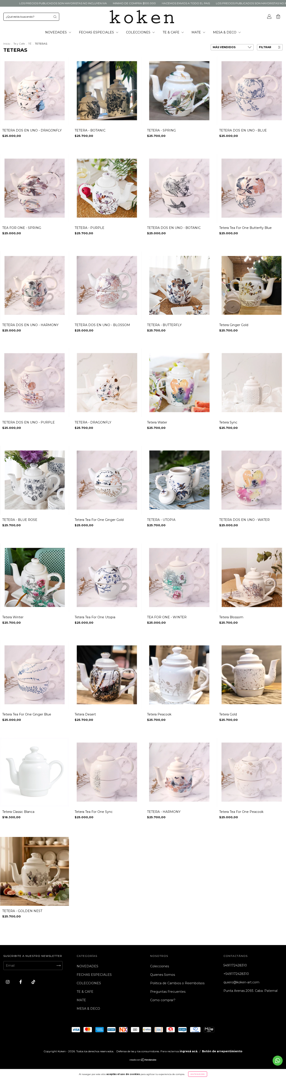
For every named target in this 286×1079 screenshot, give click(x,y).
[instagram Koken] (8, 982)
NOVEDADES (56, 32)
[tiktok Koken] (33, 982)
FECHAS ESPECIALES (97, 32)
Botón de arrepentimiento (222, 1051)
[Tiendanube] (143, 1060)
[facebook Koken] (21, 982)
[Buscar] (55, 17)
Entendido (198, 1074)
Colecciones (159, 966)
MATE (196, 32)
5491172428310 (235, 965)
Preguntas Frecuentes (167, 992)
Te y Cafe (19, 43)
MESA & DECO (225, 32)
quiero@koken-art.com (241, 982)
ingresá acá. (189, 1051)
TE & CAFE (171, 32)
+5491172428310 (236, 974)
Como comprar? (162, 1000)
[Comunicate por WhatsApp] (278, 1061)
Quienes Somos (162, 975)
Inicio (6, 43)
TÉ (30, 43)
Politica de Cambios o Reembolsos (177, 983)
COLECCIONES (138, 32)
